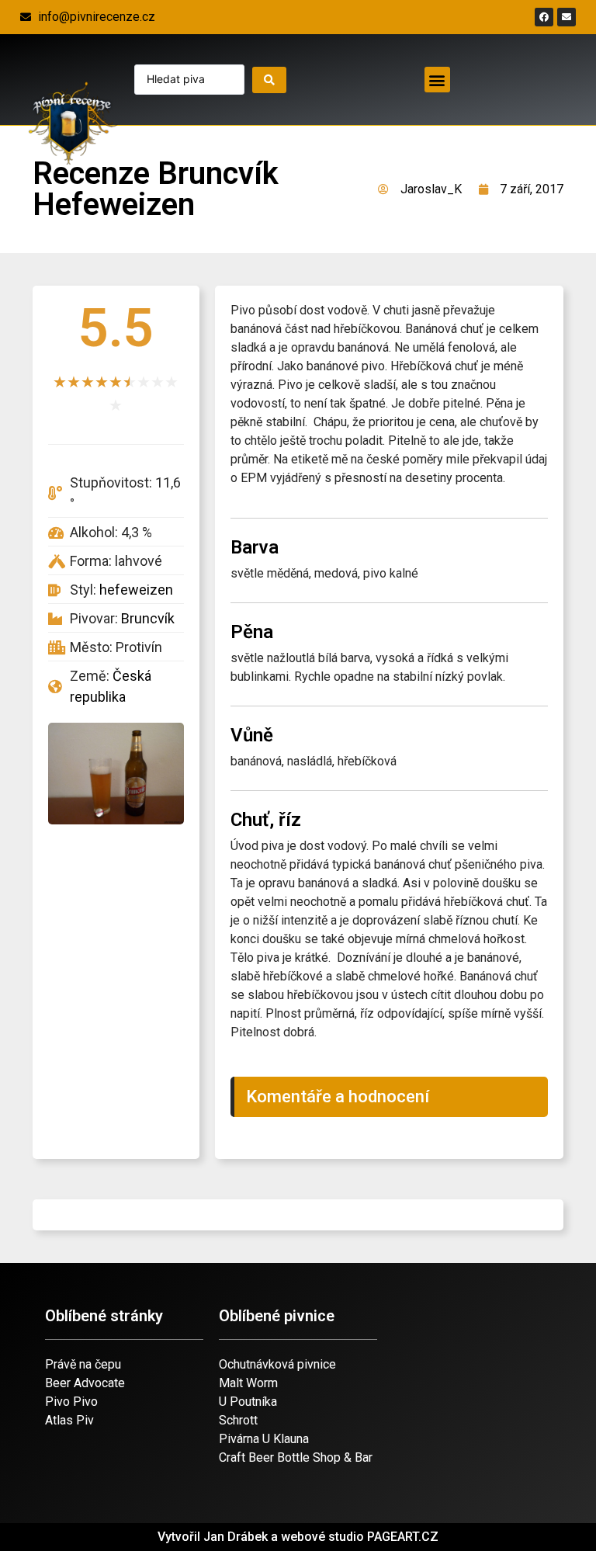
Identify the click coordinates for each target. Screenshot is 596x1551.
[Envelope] (566, 17)
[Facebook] (544, 17)
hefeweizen (136, 589)
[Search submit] (269, 80)
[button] (437, 79)
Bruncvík (148, 618)
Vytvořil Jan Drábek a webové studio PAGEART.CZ (298, 1536)
